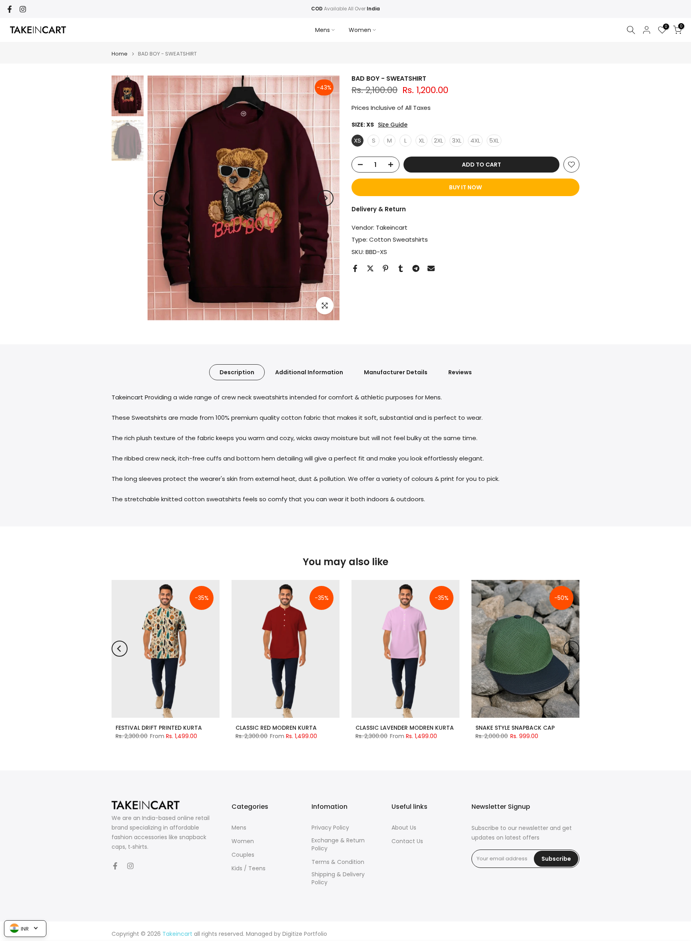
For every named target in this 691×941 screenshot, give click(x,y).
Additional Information (309, 372)
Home (120, 53)
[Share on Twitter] (370, 268)
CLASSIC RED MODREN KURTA (276, 728)
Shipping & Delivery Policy (338, 878)
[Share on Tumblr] (400, 268)
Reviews (460, 372)
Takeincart (391, 227)
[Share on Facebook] (355, 268)
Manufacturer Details (395, 372)
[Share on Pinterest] (385, 268)
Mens (322, 30)
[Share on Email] (431, 268)
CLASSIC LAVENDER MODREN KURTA (404, 728)
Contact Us (407, 841)
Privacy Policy (330, 828)
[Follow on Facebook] (9, 9)
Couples (243, 855)
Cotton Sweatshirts (398, 239)
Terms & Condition (338, 862)
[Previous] (162, 198)
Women (360, 30)
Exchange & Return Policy (338, 844)
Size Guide (392, 125)
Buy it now (465, 187)
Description (237, 372)
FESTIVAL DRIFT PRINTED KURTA (159, 728)
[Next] (326, 198)
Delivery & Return (378, 209)
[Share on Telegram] (415, 268)
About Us (403, 828)
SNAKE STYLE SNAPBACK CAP (515, 728)
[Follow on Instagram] (22, 9)
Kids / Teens (249, 868)
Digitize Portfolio (304, 934)
